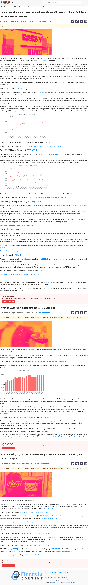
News (10, 7)
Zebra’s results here (46, 417)
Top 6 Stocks (50, 282)
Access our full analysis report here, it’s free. (34, 512)
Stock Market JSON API (53, 572)
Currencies (31, 7)
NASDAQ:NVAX (12, 525)
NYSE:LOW (13, 229)
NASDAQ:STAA (17, 549)
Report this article (8, 301)
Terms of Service (69, 582)
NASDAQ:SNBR (34, 201)
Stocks (3, 7)
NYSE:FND (42, 60)
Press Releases (42, 7)
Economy (22, 7)
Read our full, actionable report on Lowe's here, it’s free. (18, 251)
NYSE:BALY (10, 504)
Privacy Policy (56, 582)
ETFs (15, 7)
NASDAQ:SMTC (12, 537)
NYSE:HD (17, 255)
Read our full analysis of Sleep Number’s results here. (17, 225)
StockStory (46, 21)
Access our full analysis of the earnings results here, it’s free (45, 146)
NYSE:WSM (31, 150)
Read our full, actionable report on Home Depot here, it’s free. (20, 274)
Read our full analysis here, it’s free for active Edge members (47, 361)
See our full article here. (50, 508)
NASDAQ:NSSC (31, 349)
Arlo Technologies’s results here (26, 417)
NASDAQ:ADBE (10, 516)
